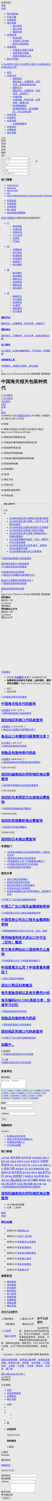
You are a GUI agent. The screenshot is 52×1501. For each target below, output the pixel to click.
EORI (40, 1165)
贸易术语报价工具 (22, 56)
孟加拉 (13, 1161)
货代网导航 (12, 14)
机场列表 (17, 38)
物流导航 (17, 226)
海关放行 (19, 1169)
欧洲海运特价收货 (16, 1136)
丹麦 (40, 1184)
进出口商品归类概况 (17, 879)
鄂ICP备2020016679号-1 (13, 1374)
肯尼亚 (20, 1184)
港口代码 (17, 29)
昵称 (3, 1103)
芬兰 (27, 1169)
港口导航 (11, 23)
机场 (41, 1176)
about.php (11, 188)
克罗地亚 (8, 1176)
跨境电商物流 (25, 108)
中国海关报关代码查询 (12, 572)
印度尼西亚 (37, 1158)
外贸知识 (11, 126)
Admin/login (12, 185)
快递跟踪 (17, 302)
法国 (47, 1169)
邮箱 (3, 1108)
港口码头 (17, 252)
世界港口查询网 (28, 1359)
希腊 (44, 1158)
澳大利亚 (27, 1172)
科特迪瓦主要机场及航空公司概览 (29, 527)
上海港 (11, 1365)
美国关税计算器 (21, 53)
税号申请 (26, 1157)
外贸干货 (26, 1165)
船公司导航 (12, 59)
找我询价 (5, 1465)
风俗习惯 (9, 1168)
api (8, 193)
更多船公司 (23, 1270)
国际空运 (26, 90)
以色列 (27, 1161)
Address (5, 1113)
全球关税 (11, 120)
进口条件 (11, 1183)
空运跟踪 (17, 299)
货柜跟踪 (17, 308)
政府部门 (17, 261)
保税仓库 (6, 1172)
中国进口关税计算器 (23, 50)
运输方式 (11, 75)
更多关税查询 (24, 1264)
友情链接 (11, 1297)
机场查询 (17, 255)
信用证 (16, 238)
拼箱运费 (11, 1303)
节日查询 (17, 311)
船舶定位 (17, 296)
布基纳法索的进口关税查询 (25, 551)
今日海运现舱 (14, 1145)
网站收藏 (28, 1183)
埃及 (8, 1161)
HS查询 (16, 305)
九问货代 (19, 677)
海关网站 (17, 276)
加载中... (7, 1045)
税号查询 (17, 264)
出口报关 (5, 743)
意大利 (18, 1165)
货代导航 (11, 132)
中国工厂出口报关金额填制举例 (25, 906)
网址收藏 (6, 1222)
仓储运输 (26, 99)
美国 (3, 1180)
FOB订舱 (11, 17)
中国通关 (11, 117)
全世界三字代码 (21, 41)
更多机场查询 (24, 1247)
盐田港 (25, 1362)
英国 (47, 1176)
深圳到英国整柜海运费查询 (22, 820)
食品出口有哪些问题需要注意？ (17, 580)
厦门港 (9, 1369)
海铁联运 (29, 1176)
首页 (9, 72)
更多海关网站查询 (26, 1253)
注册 (3, 8)
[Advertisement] (26, 645)
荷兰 (12, 1165)
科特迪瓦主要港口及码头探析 (26, 530)
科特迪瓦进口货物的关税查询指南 (29, 518)
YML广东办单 (24, 1236)
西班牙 (34, 1172)
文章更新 (11, 206)
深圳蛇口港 (14, 1362)
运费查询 (11, 129)
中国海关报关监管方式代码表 (23, 864)
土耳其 (34, 1165)
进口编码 (32, 1179)
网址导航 (11, 1306)
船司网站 (17, 273)
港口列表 (17, 26)
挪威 (40, 1172)
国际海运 (26, 81)
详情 (3, 1216)
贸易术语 (17, 232)
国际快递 (17, 285)
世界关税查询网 (9, 1359)
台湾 (3, 1158)
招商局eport (23, 1230)
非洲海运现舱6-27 (16, 1142)
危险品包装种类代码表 (12, 588)
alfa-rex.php (12, 190)
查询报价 (11, 1282)
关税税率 (17, 258)
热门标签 (11, 209)
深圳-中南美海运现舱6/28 (19, 1139)
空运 (44, 1184)
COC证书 (17, 235)
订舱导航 (11, 20)
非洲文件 (35, 1161)
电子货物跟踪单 (36, 1169)
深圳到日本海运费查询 (18, 839)
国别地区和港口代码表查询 (15, 563)
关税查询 (11, 47)
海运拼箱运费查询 (16, 212)
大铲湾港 (35, 1362)
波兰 (8, 1158)
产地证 (16, 241)
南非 (8, 1180)
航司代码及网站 (21, 44)
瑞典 (25, 1180)
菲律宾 (20, 1161)
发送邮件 (6, 1498)
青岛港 (39, 1365)
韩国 (36, 1176)
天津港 (30, 1365)
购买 (3, 1213)
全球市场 (11, 114)
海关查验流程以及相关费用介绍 (25, 993)
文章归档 (11, 203)
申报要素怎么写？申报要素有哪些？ (26, 861)
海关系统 (15, 1157)
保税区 (42, 1180)
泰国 (35, 1184)
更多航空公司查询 (26, 1242)
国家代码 (17, 32)
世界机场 (11, 35)
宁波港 (20, 1365)
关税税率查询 (20, 123)
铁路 (45, 1165)
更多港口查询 (24, 1258)
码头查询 (17, 288)
